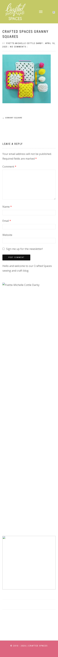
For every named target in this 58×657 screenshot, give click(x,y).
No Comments (18, 47)
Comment (9, 166)
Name (7, 206)
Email (6, 221)
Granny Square (12, 118)
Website (7, 235)
